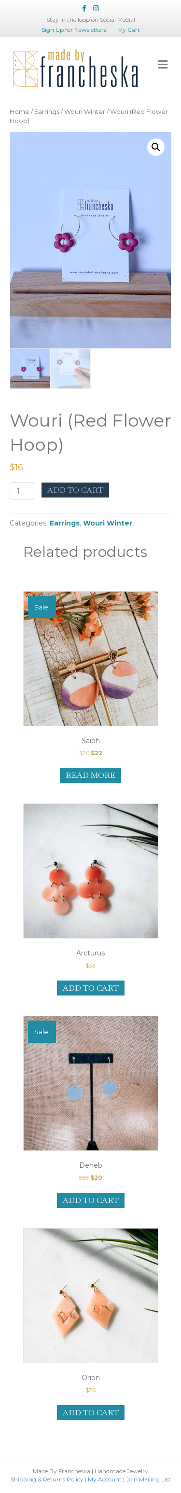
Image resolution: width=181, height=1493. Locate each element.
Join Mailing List (148, 1479)
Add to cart (75, 490)
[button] (156, 147)
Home (19, 111)
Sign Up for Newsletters (74, 29)
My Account (105, 1479)
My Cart (128, 29)
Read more (90, 775)
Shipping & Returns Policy (47, 1479)
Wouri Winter (84, 111)
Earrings (46, 111)
